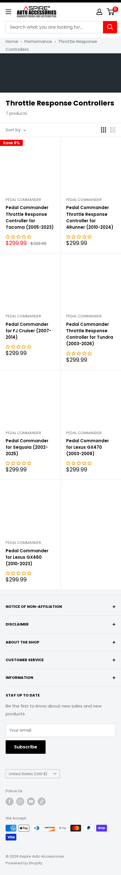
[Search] (110, 27)
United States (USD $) (28, 773)
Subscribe (25, 747)
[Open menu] (8, 12)
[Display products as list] (112, 129)
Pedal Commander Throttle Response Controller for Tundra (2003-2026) (89, 334)
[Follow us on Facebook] (10, 801)
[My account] (99, 12)
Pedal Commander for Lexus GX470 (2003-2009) (87, 447)
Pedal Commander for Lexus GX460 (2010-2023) (27, 557)
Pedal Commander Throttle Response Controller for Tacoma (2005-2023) (30, 217)
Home (12, 41)
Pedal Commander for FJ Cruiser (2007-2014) (28, 330)
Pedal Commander (23, 199)
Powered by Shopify (24, 863)
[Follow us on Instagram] (20, 801)
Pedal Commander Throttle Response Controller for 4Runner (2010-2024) (89, 217)
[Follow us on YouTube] (31, 801)
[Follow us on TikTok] (42, 801)
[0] (110, 11)
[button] (19, 237)
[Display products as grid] (103, 129)
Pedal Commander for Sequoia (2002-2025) (27, 447)
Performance (38, 41)
